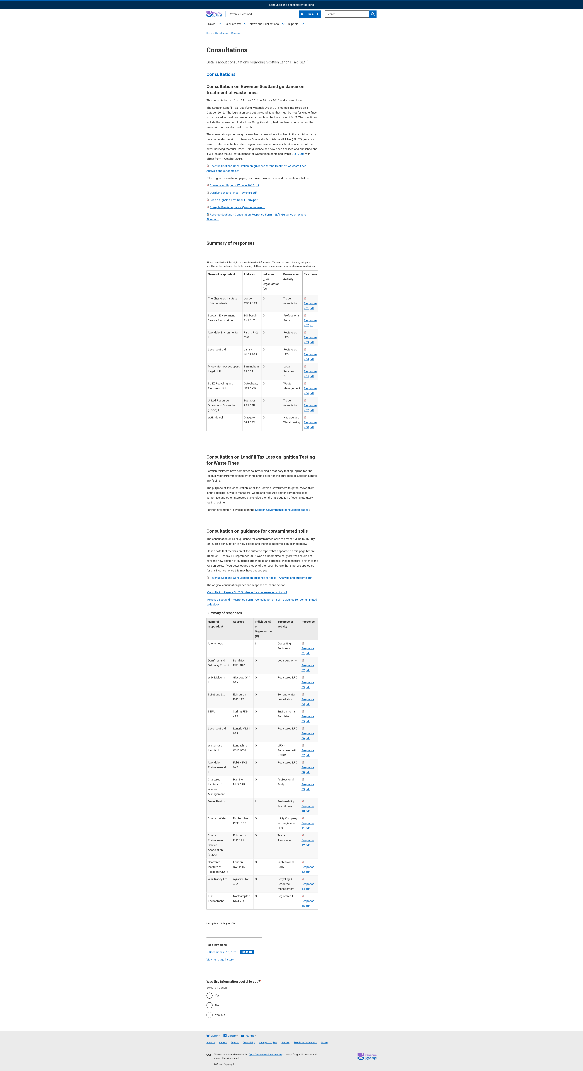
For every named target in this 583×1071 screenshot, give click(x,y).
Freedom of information (305, 1042)
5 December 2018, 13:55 (222, 952)
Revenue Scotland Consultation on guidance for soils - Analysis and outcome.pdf (261, 578)
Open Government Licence (265, 1054)
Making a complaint (268, 1042)
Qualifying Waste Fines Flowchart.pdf (233, 192)
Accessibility (249, 1042)
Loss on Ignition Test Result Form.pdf (234, 200)
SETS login (307, 14)
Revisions (235, 33)
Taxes (211, 24)
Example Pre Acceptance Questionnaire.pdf (237, 207)
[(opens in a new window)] (208, 1055)
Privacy (324, 1042)
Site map (285, 1042)
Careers (223, 1042)
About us (210, 1042)
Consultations (221, 33)
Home (209, 33)
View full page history (220, 959)
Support (293, 24)
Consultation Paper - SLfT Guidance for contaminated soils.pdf (247, 592)
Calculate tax (233, 24)
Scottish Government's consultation (282, 510)
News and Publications (264, 24)
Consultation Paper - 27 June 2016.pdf (234, 185)
